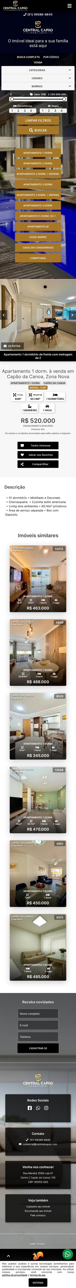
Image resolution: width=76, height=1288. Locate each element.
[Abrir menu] (69, 6)
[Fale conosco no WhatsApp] (38, 1108)
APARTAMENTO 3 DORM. (38, 184)
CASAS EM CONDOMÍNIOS (38, 247)
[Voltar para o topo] (8, 1255)
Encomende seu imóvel (38, 1210)
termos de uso (37, 1275)
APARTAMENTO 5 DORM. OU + (38, 216)
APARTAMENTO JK (38, 226)
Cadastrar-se (38, 1048)
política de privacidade (14, 1275)
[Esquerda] (3, 315)
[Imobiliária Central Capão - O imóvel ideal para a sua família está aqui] (38, 27)
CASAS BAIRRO (38, 237)
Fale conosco (38, 1215)
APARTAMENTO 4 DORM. (38, 205)
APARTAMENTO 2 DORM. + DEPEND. (38, 174)
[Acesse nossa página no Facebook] (30, 1108)
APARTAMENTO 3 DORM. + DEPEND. (38, 195)
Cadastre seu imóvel (38, 1206)
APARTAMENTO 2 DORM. (38, 163)
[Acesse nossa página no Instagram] (46, 1108)
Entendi (38, 1282)
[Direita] (72, 315)
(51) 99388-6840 (40, 14)
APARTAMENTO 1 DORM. (38, 152)
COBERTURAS (38, 258)
